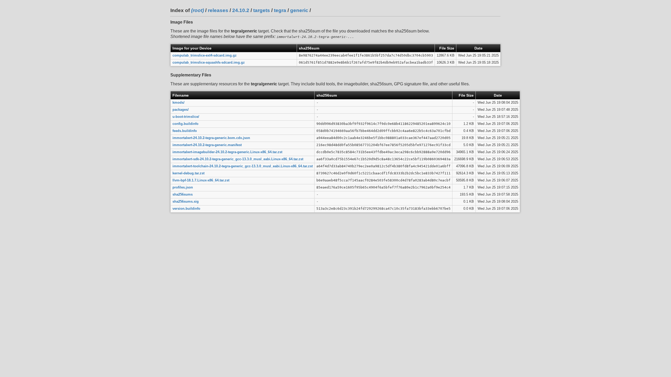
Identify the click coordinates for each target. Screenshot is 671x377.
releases (218, 10)
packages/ (180, 110)
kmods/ (178, 102)
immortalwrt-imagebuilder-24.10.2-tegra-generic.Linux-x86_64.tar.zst (227, 152)
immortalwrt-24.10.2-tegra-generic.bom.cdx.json (211, 138)
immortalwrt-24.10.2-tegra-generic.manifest (207, 145)
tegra (280, 10)
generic (299, 10)
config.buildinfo (185, 124)
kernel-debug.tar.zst (188, 173)
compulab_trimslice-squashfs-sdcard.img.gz (208, 62)
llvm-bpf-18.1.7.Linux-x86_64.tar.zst (200, 180)
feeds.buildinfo (184, 131)
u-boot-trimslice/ (185, 117)
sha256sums (182, 194)
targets (261, 10)
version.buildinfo (186, 208)
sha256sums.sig (185, 201)
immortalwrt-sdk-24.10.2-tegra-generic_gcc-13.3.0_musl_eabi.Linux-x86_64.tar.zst (237, 159)
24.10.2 (240, 10)
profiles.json (182, 187)
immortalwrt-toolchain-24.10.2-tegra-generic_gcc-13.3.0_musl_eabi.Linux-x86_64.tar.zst (242, 166)
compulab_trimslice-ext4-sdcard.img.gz (204, 55)
